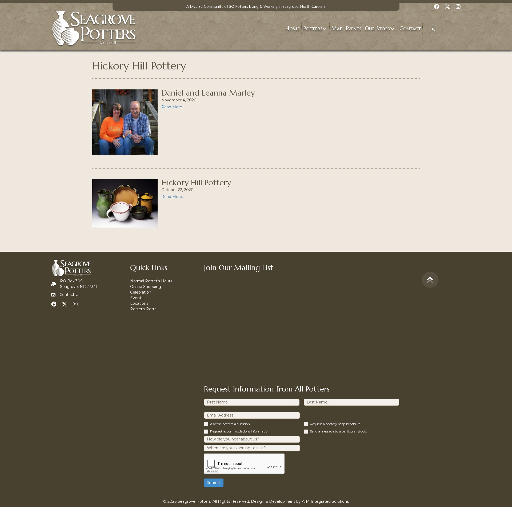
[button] (324, 29)
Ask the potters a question (230, 424)
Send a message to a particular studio (338, 431)
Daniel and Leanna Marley (208, 93)
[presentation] (244, 464)
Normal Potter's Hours (151, 281)
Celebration (140, 292)
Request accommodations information (240, 431)
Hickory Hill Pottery (196, 182)
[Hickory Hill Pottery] (125, 203)
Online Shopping (145, 286)
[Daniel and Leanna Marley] (125, 121)
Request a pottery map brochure (335, 424)
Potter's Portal (143, 309)
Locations (139, 303)
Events (136, 297)
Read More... (173, 107)
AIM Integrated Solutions (325, 501)
